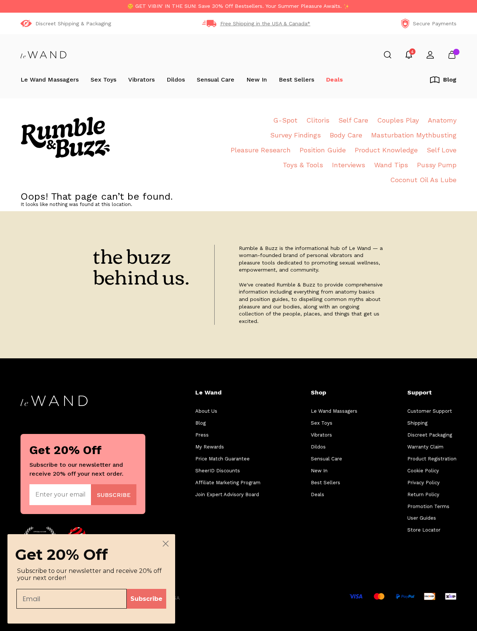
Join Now (114, 494)
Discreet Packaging (429, 435)
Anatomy (442, 120)
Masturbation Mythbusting (414, 135)
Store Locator (423, 530)
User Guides (421, 518)
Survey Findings (295, 135)
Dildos (176, 79)
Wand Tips (391, 165)
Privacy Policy (423, 482)
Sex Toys (103, 79)
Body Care (346, 135)
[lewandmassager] (43, 55)
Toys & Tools (303, 165)
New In (256, 79)
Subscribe (146, 598)
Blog (200, 423)
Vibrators (141, 79)
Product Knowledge (386, 150)
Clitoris (317, 120)
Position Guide (323, 150)
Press (202, 435)
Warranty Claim (425, 447)
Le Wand (208, 392)
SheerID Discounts (217, 470)
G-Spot (285, 120)
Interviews (348, 165)
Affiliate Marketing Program (227, 482)
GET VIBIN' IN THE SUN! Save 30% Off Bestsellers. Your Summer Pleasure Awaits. (238, 6)
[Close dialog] (165, 543)
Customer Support (429, 411)
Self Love (442, 150)
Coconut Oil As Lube (423, 180)
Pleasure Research (261, 150)
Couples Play (398, 120)
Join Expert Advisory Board (227, 494)
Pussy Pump (437, 165)
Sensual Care (215, 79)
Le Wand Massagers (49, 79)
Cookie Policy (423, 470)
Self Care (353, 120)
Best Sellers (296, 79)
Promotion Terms (428, 506)
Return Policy (423, 494)
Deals (334, 79)
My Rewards (209, 447)
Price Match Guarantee (222, 459)
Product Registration (432, 459)
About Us (206, 411)
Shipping (417, 423)
